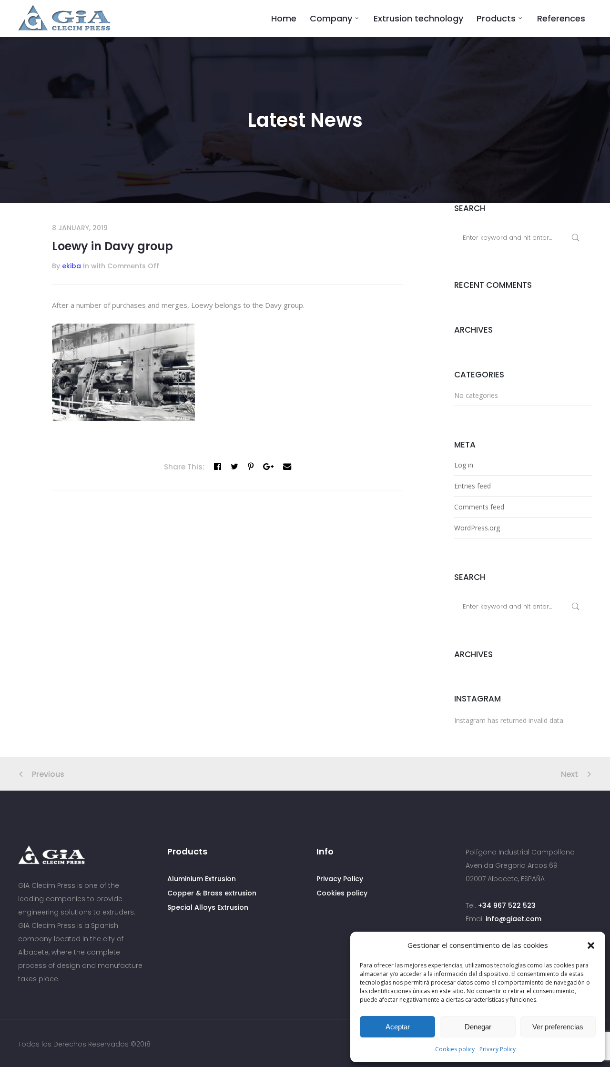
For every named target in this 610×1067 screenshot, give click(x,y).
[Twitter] (234, 466)
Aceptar (398, 1027)
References (561, 18)
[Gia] (64, 18)
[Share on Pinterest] (251, 466)
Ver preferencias (557, 1027)
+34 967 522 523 (507, 905)
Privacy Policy (497, 1049)
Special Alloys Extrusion (207, 907)
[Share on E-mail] (287, 466)
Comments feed (479, 506)
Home (283, 18)
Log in (463, 464)
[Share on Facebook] (217, 466)
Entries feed (472, 485)
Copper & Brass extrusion (211, 893)
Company (331, 18)
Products (496, 18)
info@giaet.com (513, 919)
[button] (591, 945)
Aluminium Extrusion (201, 879)
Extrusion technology (418, 18)
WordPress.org (477, 527)
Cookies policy (455, 1049)
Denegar (478, 1027)
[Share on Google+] (268, 466)
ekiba (71, 266)
